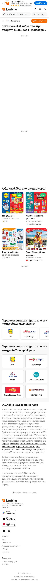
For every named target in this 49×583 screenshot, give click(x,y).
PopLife (5, 443)
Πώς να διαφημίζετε (9, 561)
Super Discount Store (25, 446)
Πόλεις (4, 549)
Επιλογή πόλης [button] (41, 14)
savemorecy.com (22, 468)
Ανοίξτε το (40, 3)
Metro (18, 449)
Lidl (34, 449)
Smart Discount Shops (29, 443)
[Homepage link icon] (14, 493)
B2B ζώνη (6, 565)
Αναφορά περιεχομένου (11, 546)
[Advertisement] (24, 61)
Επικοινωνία (6, 543)
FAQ (3, 539)
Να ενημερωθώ (40, 21)
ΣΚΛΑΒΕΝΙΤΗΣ (8, 446)
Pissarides (14, 443)
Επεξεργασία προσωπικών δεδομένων (24, 580)
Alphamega (27, 449)
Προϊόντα (5, 552)
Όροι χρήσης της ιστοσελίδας (24, 576)
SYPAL (43, 443)
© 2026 (24, 573)
